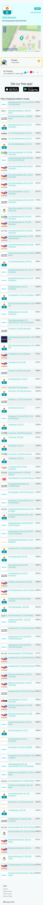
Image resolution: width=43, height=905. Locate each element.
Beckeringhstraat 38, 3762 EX (19, 848)
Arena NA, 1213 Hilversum (18, 387)
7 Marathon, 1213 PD (15, 458)
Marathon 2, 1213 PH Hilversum (20, 399)
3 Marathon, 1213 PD (16, 424)
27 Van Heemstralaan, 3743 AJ (20, 261)
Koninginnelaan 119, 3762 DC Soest (21, 831)
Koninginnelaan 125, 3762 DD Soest (21, 827)
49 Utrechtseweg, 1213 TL (18, 730)
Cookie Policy (7, 891)
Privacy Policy (7, 896)
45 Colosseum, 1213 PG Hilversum (21, 492)
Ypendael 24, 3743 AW (17, 362)
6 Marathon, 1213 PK (15, 445)
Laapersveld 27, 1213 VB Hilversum (21, 657)
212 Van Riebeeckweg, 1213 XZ (20, 133)
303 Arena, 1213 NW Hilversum (20, 454)
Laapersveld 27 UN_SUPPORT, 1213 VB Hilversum (20, 646)
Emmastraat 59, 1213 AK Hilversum (21, 478)
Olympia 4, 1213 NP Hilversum (19, 328)
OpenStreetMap (30, 51)
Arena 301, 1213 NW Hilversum (19, 391)
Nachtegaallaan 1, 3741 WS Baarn (20, 653)
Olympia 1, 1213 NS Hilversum (19, 370)
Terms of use (7, 894)
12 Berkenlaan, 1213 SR (16, 810)
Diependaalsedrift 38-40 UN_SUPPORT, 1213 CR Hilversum (21, 765)
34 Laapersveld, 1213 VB (17, 556)
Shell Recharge (9, 17)
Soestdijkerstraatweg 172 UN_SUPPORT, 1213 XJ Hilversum (21, 321)
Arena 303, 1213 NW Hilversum (20, 433)
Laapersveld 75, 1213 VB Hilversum (21, 628)
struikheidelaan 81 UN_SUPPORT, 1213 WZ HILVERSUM (20, 159)
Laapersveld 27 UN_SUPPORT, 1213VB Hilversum (20, 637)
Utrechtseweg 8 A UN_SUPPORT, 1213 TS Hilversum (21, 532)
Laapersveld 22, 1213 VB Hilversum (21, 548)
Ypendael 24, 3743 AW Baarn (19, 354)
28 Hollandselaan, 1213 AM (18, 607)
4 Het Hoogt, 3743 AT (16, 408)
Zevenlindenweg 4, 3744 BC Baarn (21, 781)
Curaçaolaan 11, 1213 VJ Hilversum (21, 295)
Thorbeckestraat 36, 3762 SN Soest (21, 864)
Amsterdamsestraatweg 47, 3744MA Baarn (18, 485)
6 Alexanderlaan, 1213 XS (17, 379)
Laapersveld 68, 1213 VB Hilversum (21, 691)
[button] (21, 72)
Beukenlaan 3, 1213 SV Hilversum (20, 802)
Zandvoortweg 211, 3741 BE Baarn (21, 615)
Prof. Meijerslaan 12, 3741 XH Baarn (21, 590)
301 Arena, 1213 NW (15, 437)
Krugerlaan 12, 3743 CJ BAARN (20, 747)
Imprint (5, 889)
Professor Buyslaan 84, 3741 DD (20, 582)
